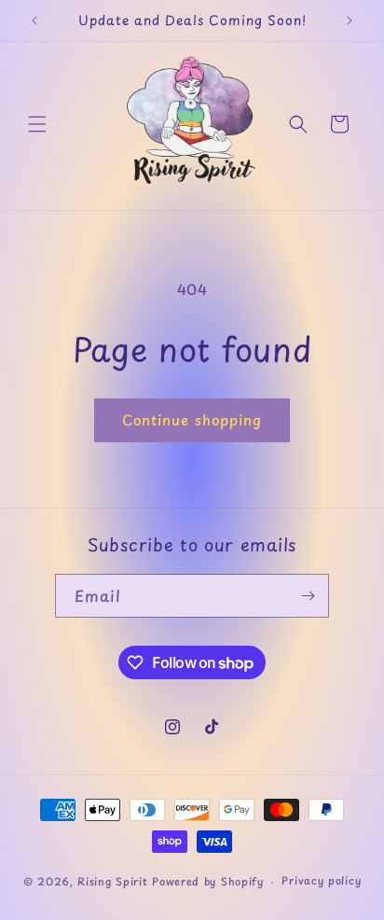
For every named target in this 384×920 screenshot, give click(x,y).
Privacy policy (321, 880)
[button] (37, 124)
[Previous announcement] (34, 20)
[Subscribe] (307, 596)
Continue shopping (192, 419)
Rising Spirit (114, 881)
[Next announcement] (349, 20)
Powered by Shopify (208, 881)
